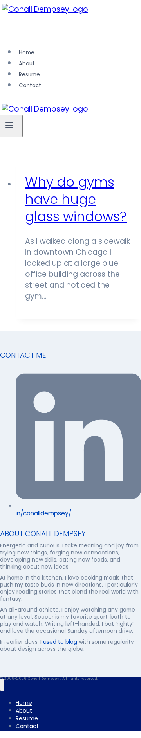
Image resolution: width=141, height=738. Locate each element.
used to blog (60, 642)
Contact (30, 85)
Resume (29, 74)
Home (26, 52)
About (27, 63)
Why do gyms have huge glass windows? (76, 199)
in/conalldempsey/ (43, 513)
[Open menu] (11, 126)
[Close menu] (2, 685)
